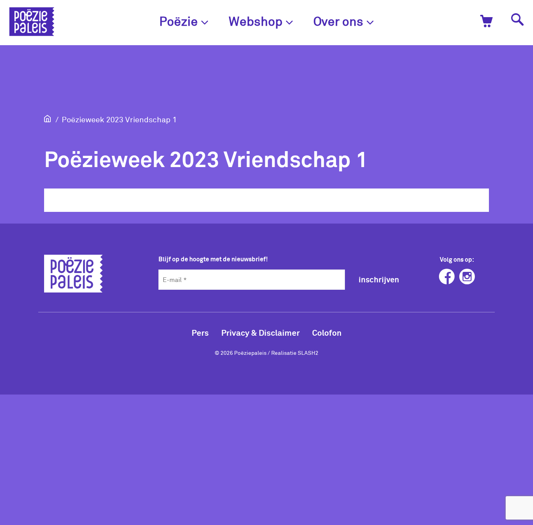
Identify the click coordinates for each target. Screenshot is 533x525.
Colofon (326, 332)
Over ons (338, 21)
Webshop (255, 21)
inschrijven (379, 279)
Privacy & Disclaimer (260, 332)
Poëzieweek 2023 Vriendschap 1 (119, 119)
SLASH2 (308, 352)
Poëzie (178, 21)
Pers (200, 332)
